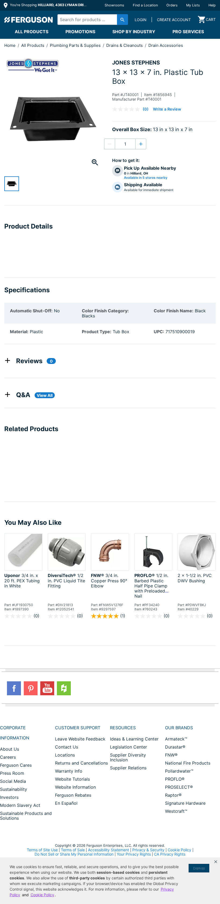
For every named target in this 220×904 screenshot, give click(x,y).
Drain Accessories (165, 45)
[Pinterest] (31, 688)
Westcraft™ (176, 811)
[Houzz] (64, 688)
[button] (215, 862)
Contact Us (66, 747)
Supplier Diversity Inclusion (128, 757)
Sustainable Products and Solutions (26, 816)
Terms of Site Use (42, 850)
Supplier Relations (128, 767)
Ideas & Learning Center (134, 739)
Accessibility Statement (108, 850)
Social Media (13, 781)
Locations (65, 755)
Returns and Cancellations (81, 763)
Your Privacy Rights (134, 854)
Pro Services (188, 31)
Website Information (75, 787)
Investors (9, 797)
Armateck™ (176, 739)
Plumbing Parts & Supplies (76, 45)
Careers (8, 757)
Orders (172, 5)
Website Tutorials (72, 779)
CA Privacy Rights (169, 854)
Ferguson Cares (16, 765)
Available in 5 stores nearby (145, 178)
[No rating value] (127, 109)
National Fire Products (187, 763)
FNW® (171, 755)
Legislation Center (128, 747)
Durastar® (175, 747)
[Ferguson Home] (28, 19)
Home (10, 45)
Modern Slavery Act (20, 805)
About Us (9, 749)
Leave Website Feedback (80, 738)
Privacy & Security (148, 850)
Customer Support (77, 727)
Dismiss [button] (199, 868)
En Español (66, 803)
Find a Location (145, 5)
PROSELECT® (179, 787)
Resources (123, 727)
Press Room (12, 773)
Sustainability (13, 789)
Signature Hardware (185, 803)
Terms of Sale (73, 850)
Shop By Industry (133, 31)
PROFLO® (175, 779)
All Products (31, 31)
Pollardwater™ (179, 771)
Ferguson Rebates (73, 795)
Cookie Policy (179, 850)
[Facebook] (14, 688)
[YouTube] (47, 688)
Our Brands (179, 727)
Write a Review (167, 109)
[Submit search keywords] (122, 19)
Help (212, 5)
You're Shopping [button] (49, 5)
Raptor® (173, 795)
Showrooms (114, 5)
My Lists (193, 5)
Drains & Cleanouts (125, 45)
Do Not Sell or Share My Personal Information (74, 854)
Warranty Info (68, 771)
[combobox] (91, 19)
